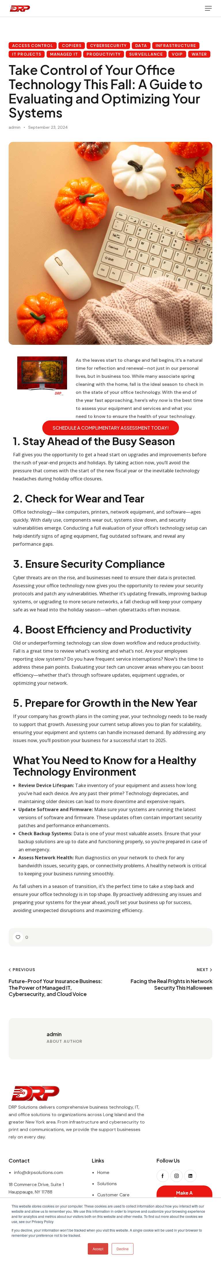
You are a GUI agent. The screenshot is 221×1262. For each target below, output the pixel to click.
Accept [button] (98, 1248)
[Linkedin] (190, 1176)
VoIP (177, 54)
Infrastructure (176, 45)
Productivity (103, 54)
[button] (208, 8)
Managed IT (64, 54)
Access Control (32, 45)
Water (199, 54)
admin (54, 1034)
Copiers (71, 45)
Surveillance (146, 54)
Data (141, 45)
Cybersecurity (108, 45)
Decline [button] (123, 1248)
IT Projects (26, 54)
